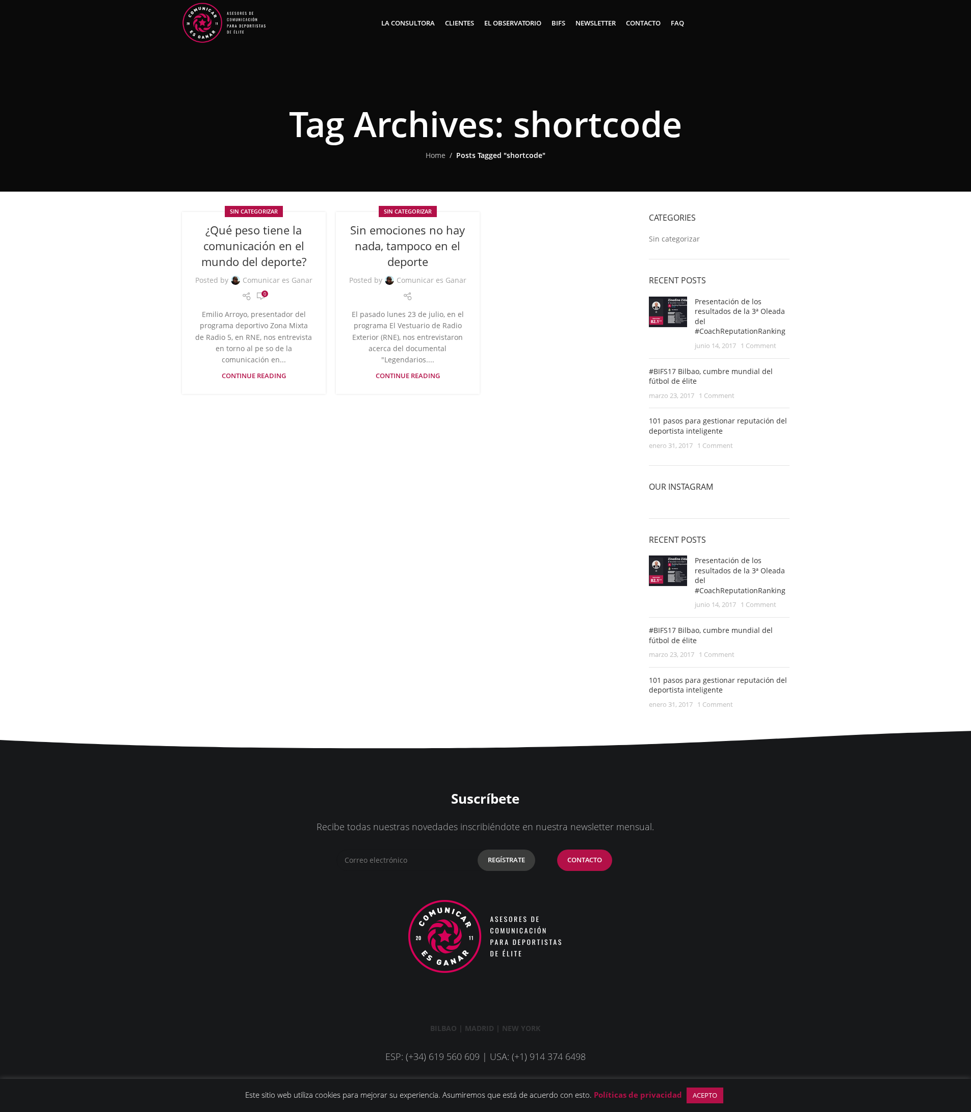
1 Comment (758, 345)
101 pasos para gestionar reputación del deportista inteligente (718, 426)
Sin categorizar (254, 211)
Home (435, 155)
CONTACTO (584, 859)
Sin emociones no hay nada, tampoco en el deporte (407, 245)
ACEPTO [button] (705, 1095)
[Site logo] (224, 22)
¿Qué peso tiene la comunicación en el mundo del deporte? (253, 245)
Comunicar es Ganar (277, 280)
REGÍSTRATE (506, 859)
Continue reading (254, 376)
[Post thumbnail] (668, 324)
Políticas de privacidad (638, 1095)
